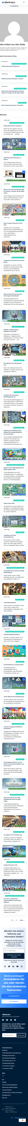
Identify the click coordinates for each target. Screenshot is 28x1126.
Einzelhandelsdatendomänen (12, 634)
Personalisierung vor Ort (8, 1060)
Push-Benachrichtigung (8, 1058)
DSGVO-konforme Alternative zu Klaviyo (12, 78)
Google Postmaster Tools (10, 865)
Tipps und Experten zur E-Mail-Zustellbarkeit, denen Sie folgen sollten (12, 799)
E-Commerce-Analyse (8, 1066)
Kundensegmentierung (18, 257)
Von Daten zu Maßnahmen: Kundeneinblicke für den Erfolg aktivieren (12, 900)
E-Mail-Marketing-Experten (17, 794)
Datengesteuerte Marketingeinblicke (15, 631)
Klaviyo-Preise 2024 (9, 503)
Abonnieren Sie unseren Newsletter (14, 956)
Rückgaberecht (6, 1095)
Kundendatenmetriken (10, 602)
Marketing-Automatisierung (19, 63)
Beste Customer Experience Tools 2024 (12, 105)
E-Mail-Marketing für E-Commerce (15, 464)
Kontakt (4, 1082)
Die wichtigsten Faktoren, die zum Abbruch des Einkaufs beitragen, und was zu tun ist (14, 764)
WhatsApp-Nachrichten (8, 1055)
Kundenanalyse (20, 291)
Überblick (4, 1050)
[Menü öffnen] (3, 1076)
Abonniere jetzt (21, 1035)
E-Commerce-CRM (7, 1068)
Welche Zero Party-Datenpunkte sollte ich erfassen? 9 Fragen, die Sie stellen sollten (14, 191)
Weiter (22, 920)
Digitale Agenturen (19, 360)
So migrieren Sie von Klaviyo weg (13, 834)
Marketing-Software (21, 76)
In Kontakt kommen (14, 996)
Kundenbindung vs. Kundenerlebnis (14, 664)
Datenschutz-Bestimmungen (9, 1087)
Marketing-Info (22, 102)
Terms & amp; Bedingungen (9, 1085)
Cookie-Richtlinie (6, 1090)
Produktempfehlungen (8, 1063)
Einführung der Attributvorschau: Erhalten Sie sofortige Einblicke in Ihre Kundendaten (13, 432)
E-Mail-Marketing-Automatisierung (11, 1053)
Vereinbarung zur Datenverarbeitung (12, 1092)
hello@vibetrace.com (20, 1118)
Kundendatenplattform (20, 88)
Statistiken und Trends (18, 326)
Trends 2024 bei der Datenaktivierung (14, 696)
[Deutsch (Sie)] (22, 1120)
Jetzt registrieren (14, 1001)
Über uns (4, 1097)
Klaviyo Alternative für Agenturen (11, 66)
